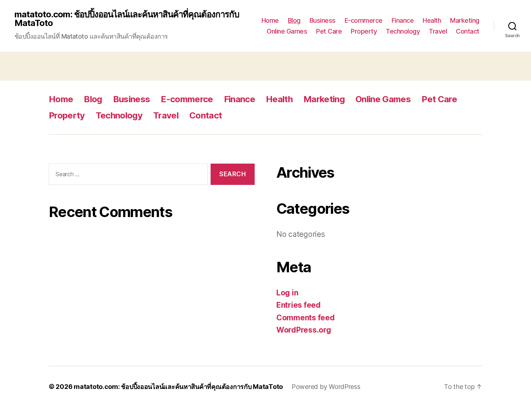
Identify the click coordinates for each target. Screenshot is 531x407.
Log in (287, 292)
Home (270, 20)
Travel (438, 31)
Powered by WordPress (326, 386)
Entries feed (298, 304)
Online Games (287, 31)
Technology (403, 31)
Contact (467, 31)
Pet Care (329, 31)
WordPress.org (303, 329)
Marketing (464, 20)
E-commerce (364, 20)
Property (364, 31)
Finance (403, 20)
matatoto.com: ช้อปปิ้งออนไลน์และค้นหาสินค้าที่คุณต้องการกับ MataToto (126, 18)
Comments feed (305, 317)
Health (432, 20)
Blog (294, 20)
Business (323, 20)
